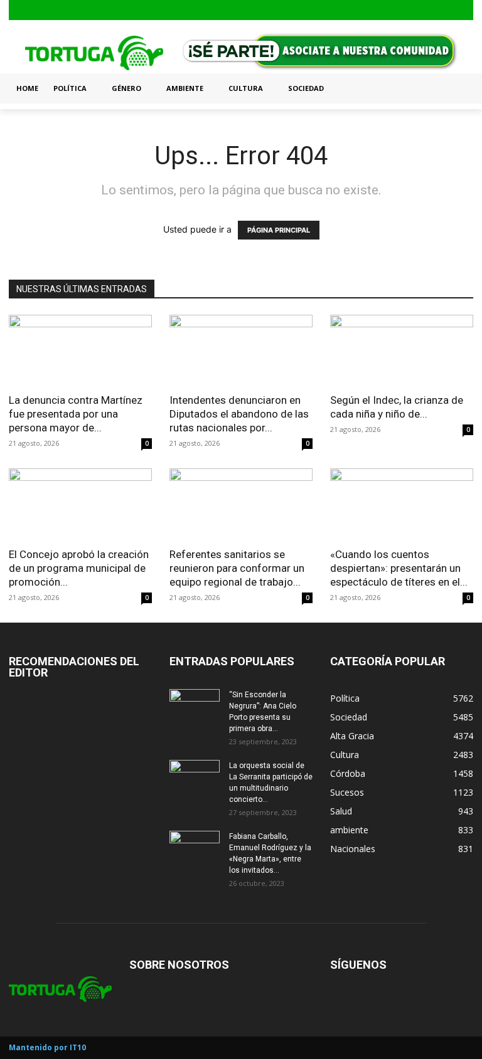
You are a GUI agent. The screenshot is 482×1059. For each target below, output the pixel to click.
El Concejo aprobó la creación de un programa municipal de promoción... (79, 568)
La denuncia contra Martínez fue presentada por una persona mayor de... (75, 414)
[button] (458, 88)
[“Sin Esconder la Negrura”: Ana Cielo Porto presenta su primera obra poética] (194, 706)
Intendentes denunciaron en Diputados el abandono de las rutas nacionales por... (239, 414)
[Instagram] (445, 10)
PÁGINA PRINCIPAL (278, 230)
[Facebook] (425, 10)
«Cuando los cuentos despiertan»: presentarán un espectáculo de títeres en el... (399, 568)
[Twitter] (464, 10)
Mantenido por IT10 (47, 1047)
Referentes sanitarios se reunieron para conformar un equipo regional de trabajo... (236, 568)
